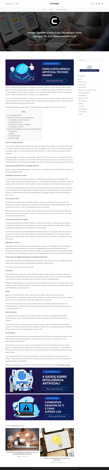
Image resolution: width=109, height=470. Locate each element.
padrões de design (64, 365)
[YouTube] (99, 3)
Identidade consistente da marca (18, 120)
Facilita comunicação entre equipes (19, 124)
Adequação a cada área (16, 127)
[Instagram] (94, 3)
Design (11, 133)
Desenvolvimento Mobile (83, 92)
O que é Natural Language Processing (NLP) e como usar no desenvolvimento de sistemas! (22, 453)
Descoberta (12, 131)
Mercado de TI (81, 106)
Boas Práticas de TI (82, 82)
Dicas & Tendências (39, 44)
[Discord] (102, 3)
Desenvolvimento (14, 136)
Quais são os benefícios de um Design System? (20, 117)
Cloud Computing (82, 87)
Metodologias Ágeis (82, 109)
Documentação (13, 138)
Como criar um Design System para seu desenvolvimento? (23, 129)
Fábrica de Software (82, 101)
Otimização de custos (15, 122)
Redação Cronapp (54, 27)
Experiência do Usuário (50, 44)
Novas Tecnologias (82, 111)
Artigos (79, 79)
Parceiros (80, 114)
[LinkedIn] (97, 3)
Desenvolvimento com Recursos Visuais (87, 90)
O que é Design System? (13, 115)
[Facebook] (92, 3)
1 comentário (61, 44)
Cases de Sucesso (82, 84)
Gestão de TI (81, 103)
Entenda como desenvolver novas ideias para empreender (57, 459)
